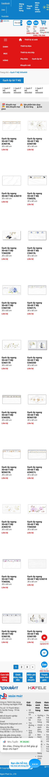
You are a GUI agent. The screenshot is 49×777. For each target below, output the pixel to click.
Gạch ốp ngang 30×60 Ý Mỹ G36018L (9, 634)
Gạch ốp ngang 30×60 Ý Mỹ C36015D (9, 305)
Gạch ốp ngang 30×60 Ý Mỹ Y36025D (9, 251)
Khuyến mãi (25, 65)
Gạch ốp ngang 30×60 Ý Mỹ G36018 (37, 577)
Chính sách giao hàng (39, 728)
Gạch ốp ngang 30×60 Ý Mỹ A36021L (34, 470)
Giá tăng (29, 107)
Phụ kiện (24, 59)
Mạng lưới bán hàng (21, 7)
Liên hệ (30, 719)
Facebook (5, 3)
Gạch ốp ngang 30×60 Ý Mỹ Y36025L (34, 196)
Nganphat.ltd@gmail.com (11, 724)
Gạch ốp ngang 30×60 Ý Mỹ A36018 (11, 194)
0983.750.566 (44, 670)
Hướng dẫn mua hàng (40, 718)
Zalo (3, 10)
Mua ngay (11, 154)
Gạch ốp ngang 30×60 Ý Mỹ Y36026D (34, 524)
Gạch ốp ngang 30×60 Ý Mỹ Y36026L (9, 579)
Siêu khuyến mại (13, 107)
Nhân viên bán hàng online (37, 7)
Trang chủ (20, 40)
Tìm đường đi (31, 725)
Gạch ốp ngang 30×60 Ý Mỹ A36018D (34, 141)
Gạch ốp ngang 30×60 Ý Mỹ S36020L (9, 415)
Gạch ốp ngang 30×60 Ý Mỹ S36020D (34, 360)
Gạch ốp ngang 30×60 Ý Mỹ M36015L (9, 470)
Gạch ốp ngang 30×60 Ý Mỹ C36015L (34, 251)
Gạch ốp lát (37, 59)
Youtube (4, 16)
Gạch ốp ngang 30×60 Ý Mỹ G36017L (34, 305)
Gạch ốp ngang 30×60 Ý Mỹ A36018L (9, 141)
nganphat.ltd (44, 643)
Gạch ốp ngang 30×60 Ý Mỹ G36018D (34, 634)
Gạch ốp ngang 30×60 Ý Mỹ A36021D (9, 524)
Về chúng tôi (31, 712)
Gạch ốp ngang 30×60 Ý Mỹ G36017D (9, 360)
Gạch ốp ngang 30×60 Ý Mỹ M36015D (34, 415)
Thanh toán (29, 7)
